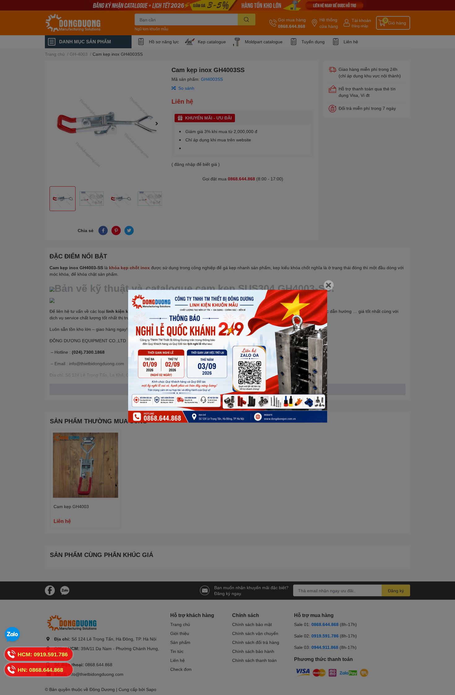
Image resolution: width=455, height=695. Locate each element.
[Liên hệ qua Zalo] (12, 634)
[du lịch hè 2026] (227, 356)
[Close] (329, 285)
